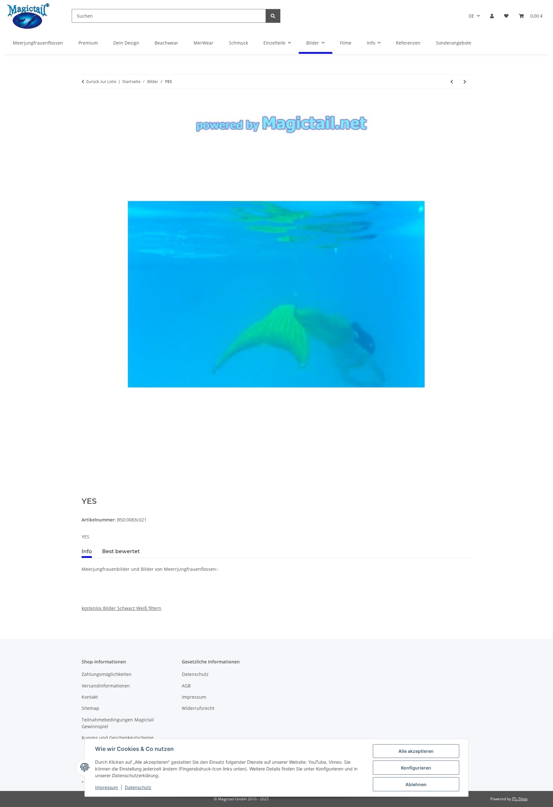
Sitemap (90, 708)
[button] (492, 16)
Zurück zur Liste (101, 81)
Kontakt (90, 697)
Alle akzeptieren (416, 751)
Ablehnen (416, 784)
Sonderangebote (453, 43)
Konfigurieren (416, 767)
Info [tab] (87, 551)
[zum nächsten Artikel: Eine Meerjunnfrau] (464, 81)
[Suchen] (273, 16)
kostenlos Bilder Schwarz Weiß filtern (121, 608)
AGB (186, 686)
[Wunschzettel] (506, 16)
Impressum (106, 787)
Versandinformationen (106, 686)
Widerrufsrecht (198, 708)
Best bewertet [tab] (121, 551)
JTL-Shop (519, 799)
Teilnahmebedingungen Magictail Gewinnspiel (118, 723)
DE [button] (471, 16)
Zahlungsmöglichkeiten (107, 674)
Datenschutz (138, 787)
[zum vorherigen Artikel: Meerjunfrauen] (451, 81)
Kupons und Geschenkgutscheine (118, 738)
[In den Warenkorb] (87, 493)
